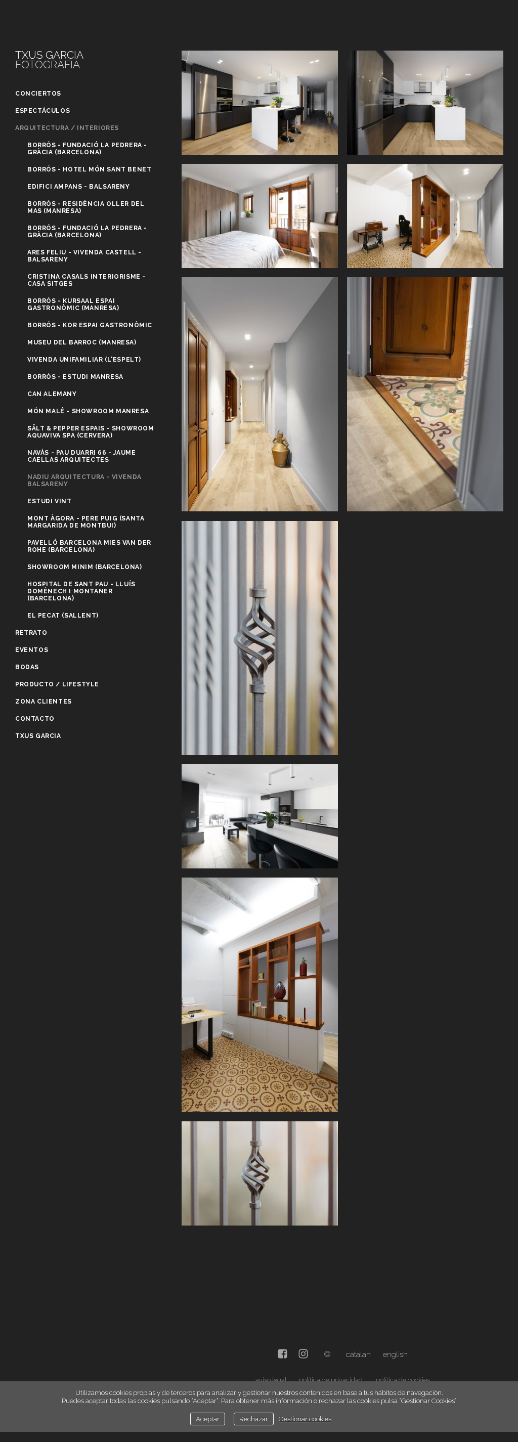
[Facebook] (282, 1355)
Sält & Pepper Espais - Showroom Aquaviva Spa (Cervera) (90, 432)
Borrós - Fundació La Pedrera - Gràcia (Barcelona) (87, 149)
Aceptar (208, 1419)
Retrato (31, 632)
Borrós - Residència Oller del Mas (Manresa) (85, 207)
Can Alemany (52, 394)
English (395, 1354)
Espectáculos (42, 110)
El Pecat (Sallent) (63, 615)
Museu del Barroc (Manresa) (82, 342)
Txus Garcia (38, 735)
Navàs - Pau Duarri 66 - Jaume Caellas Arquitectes (81, 456)
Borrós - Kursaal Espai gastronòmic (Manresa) (73, 304)
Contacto (35, 718)
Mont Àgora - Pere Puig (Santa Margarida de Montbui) (85, 522)
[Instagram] (303, 1355)
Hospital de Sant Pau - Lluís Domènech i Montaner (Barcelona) (81, 591)
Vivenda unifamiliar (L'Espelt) (84, 359)
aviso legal (270, 1380)
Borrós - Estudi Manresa (75, 376)
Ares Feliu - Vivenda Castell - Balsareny (84, 256)
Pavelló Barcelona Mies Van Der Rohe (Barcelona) (89, 546)
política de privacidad (331, 1380)
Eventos (31, 649)
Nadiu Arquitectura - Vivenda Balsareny (84, 480)
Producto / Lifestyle (57, 684)
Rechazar (253, 1419)
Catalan (358, 1354)
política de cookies (403, 1380)
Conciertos (38, 93)
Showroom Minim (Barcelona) (84, 567)
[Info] (327, 1355)
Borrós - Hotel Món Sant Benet (89, 169)
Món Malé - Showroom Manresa (88, 411)
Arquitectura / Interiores (67, 128)
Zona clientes (43, 701)
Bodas (27, 667)
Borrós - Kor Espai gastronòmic (89, 325)
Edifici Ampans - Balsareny (78, 186)
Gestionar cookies (305, 1419)
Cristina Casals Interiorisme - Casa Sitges (86, 280)
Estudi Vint (49, 501)
